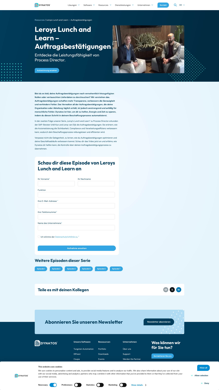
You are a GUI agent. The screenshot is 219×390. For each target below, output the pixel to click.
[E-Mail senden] (165, 289)
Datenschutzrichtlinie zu (66, 237)
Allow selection (201, 375)
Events (101, 359)
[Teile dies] (172, 289)
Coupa (77, 359)
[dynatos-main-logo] (42, 5)
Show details (137, 385)
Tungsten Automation (84, 349)
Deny (206, 383)
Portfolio (102, 349)
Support (126, 354)
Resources (39, 20)
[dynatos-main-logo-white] (46, 343)
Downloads (103, 354)
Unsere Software (82, 342)
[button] (79, 5)
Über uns (127, 349)
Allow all (203, 368)
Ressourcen (104, 342)
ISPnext (77, 354)
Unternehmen (130, 342)
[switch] (77, 385)
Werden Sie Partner (132, 359)
